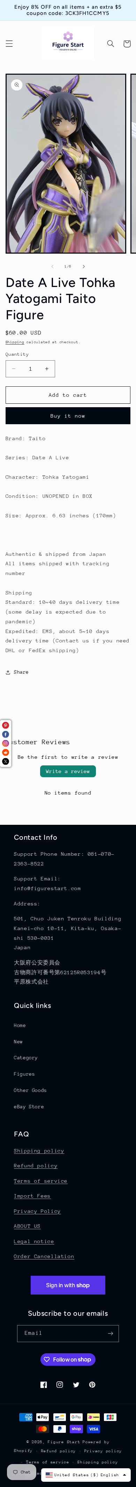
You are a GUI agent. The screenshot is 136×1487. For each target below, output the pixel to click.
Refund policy (36, 1165)
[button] (9, 44)
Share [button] (21, 672)
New (18, 1041)
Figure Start (64, 1442)
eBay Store (29, 1106)
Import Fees (32, 1196)
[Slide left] (52, 266)
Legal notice (34, 1241)
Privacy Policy (37, 1211)
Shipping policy (39, 1150)
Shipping (15, 342)
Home (20, 1025)
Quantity (17, 354)
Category (26, 1057)
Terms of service (41, 1181)
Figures (24, 1074)
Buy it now (68, 416)
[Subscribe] (110, 1333)
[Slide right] (83, 266)
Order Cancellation (44, 1256)
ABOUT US (27, 1226)
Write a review (68, 771)
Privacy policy (103, 1451)
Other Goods (30, 1090)
